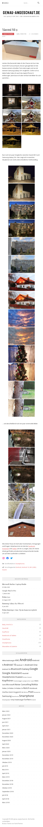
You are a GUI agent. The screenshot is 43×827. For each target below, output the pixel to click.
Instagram (5, 549)
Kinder (25, 677)
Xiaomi (4, 570)
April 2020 (5, 744)
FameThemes (18, 823)
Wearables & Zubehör (9, 646)
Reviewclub (37, 692)
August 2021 (6, 719)
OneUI (10, 692)
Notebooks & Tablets (9, 635)
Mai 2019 (5, 770)
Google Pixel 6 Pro (9, 591)
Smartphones (8, 34)
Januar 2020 (6, 751)
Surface (27, 699)
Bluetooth (16, 668)
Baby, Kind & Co (7, 625)
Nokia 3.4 (12, 688)
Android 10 (25, 567)
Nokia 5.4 (19, 688)
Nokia (34, 684)
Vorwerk (33, 700)
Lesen (32, 681)
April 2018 (5, 799)
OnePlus (5, 692)
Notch (26, 688)
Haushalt (5, 628)
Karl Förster (21, 34)
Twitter (14, 549)
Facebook (31, 546)
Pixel (30, 691)
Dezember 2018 (7, 781)
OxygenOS (17, 692)
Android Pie (6, 669)
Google (34, 669)
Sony (12, 700)
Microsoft (10, 684)
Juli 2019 (5, 766)
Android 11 (20, 665)
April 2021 (5, 726)
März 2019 (5, 777)
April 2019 (5, 773)
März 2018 (5, 802)
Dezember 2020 (7, 733)
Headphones (8, 676)
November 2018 (7, 784)
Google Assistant (12, 673)
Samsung (6, 696)
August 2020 (6, 740)
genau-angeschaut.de (21, 12)
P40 (22, 692)
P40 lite (26, 692)
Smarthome (6, 639)
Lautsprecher (26, 681)
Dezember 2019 (7, 755)
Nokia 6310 (6, 597)
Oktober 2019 (7, 762)
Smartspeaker (6, 700)
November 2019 (7, 759)
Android (18, 567)
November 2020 (7, 737)
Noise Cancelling (23, 684)
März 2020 (5, 748)
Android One (31, 664)
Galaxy (25, 668)
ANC (17, 660)
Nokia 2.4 (5, 688)
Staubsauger (19, 700)
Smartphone (26, 696)
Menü (6, 3)
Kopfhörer (5, 632)
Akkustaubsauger (8, 660)
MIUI (34, 567)
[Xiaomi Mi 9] (21, 50)
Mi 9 (31, 567)
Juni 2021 (5, 722)
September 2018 (8, 791)
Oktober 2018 (7, 788)
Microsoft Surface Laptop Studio (14, 584)
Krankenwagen (18, 681)
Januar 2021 (6, 729)
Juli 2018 (5, 795)
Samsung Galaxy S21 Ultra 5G (13, 603)
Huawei (19, 676)
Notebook (33, 688)
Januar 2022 (6, 715)
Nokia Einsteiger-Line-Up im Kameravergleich (19, 610)
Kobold (29, 677)
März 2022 (5, 711)
